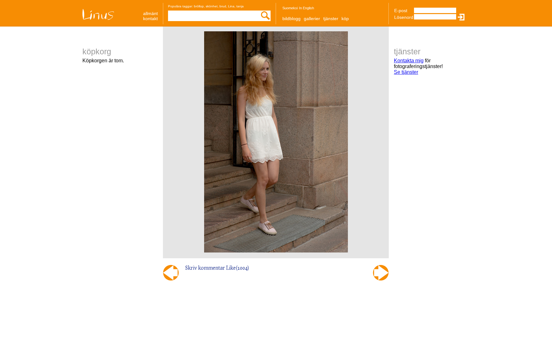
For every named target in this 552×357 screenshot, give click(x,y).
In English (306, 8)
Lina (231, 6)
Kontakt (150, 18)
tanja (240, 6)
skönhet (212, 6)
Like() (237, 268)
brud (222, 6)
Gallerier (312, 18)
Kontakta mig (409, 60)
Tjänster (330, 18)
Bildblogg (291, 18)
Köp (345, 18)
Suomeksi (290, 8)
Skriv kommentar (205, 268)
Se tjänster (406, 72)
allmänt (150, 13)
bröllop (199, 6)
